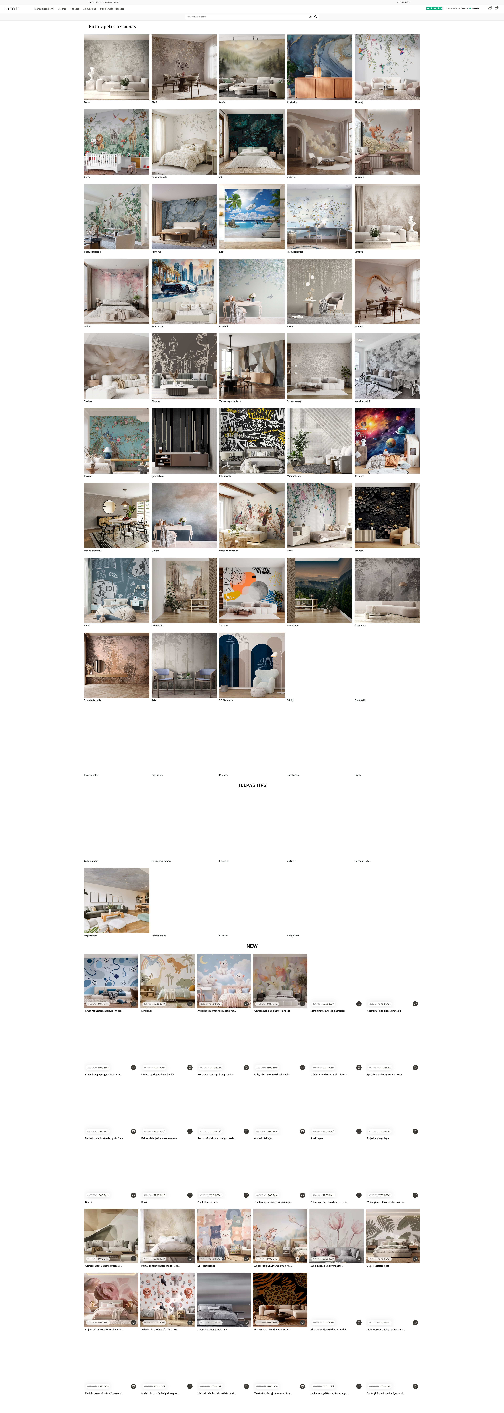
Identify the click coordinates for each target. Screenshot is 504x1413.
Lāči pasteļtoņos (206, 1265)
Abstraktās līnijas (263, 1138)
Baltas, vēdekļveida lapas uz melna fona (160, 1138)
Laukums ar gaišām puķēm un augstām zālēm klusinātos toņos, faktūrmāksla (329, 1393)
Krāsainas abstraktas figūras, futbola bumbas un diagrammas (104, 1010)
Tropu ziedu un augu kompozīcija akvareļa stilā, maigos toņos (217, 1074)
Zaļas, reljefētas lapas (378, 1265)
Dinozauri (146, 1010)
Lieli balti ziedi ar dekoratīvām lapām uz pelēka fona (217, 1393)
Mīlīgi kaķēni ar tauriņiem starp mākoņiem (217, 1010)
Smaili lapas (316, 1138)
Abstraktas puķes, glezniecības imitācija (104, 1074)
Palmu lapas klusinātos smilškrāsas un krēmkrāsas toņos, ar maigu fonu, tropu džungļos (160, 1265)
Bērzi (144, 1202)
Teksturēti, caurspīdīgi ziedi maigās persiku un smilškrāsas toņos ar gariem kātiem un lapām (273, 1202)
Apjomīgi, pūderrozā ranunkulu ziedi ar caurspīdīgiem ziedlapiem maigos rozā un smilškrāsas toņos (104, 1329)
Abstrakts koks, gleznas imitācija (384, 1010)
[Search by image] (310, 17)
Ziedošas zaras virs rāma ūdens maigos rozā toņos (104, 1393)
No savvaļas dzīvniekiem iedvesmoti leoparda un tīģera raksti (273, 1329)
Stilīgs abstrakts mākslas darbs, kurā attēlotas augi (273, 1074)
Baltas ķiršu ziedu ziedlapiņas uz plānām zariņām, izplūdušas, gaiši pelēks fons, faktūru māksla (386, 1393)
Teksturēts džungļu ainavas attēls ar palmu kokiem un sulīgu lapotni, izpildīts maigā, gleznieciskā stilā (273, 1393)
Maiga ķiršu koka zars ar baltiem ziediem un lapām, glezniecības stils (386, 1202)
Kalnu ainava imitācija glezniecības (328, 1010)
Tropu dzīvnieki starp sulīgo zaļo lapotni (217, 1138)
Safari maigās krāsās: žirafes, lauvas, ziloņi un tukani (160, 1329)
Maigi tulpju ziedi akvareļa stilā (326, 1265)
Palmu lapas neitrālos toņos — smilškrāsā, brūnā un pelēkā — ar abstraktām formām (329, 1202)
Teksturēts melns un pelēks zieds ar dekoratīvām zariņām (329, 1074)
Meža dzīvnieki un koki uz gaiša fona (104, 1138)
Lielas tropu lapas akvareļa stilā (157, 1074)
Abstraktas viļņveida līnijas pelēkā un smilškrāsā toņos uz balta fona (329, 1329)
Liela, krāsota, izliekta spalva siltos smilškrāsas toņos (386, 1329)
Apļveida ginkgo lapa (378, 1138)
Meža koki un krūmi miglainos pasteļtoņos (160, 1393)
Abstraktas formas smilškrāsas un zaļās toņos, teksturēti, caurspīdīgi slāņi (104, 1265)
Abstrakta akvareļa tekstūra (212, 1329)
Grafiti (88, 1202)
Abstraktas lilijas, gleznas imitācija (272, 1010)
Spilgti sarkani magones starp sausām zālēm (386, 1074)
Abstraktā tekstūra (208, 1202)
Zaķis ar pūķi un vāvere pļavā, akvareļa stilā (273, 1265)
